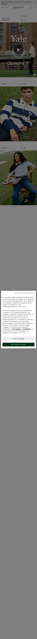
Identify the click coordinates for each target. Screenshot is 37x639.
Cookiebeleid (26, 329)
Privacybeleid (16, 329)
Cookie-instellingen (18, 338)
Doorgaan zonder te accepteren (25, 292)
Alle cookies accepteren (18, 344)
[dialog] (18, 319)
